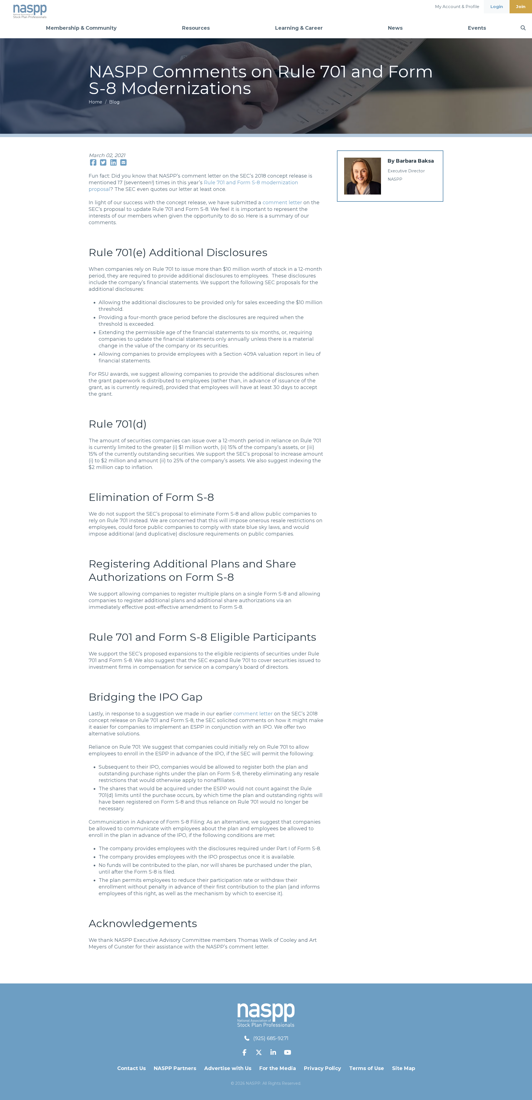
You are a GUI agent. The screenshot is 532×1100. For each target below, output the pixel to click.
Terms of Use (366, 1068)
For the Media (277, 1068)
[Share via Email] (123, 162)
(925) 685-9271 (270, 1038)
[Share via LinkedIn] (113, 162)
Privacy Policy (322, 1068)
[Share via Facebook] (93, 162)
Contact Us (131, 1068)
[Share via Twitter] (103, 162)
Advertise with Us (227, 1068)
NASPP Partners (175, 1068)
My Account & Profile (457, 6)
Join (520, 6)
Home (96, 102)
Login (496, 6)
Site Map (403, 1068)
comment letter (282, 203)
